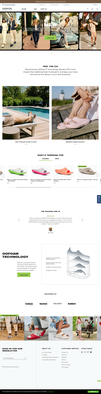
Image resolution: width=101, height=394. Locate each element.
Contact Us (42, 4)
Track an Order (54, 4)
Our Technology (46, 352)
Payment (64, 354)
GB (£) (95, 4)
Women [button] (45, 158)
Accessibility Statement (49, 359)
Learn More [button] (51, 391)
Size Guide (65, 362)
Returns (64, 359)
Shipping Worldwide (9, 4)
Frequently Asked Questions (50, 357)
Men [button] (57, 158)
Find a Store (66, 4)
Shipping (64, 357)
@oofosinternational (9, 315)
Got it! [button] (93, 391)
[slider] (50, 216)
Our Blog (44, 354)
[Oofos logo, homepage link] (11, 9)
